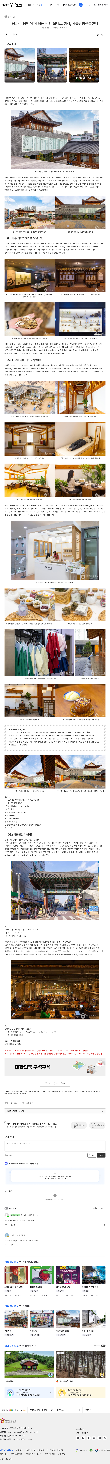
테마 (50, 5)
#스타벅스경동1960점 (93, 1092)
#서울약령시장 (56, 1092)
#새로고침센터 (46, 1092)
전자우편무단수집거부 (34, 1454)
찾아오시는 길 (81, 1433)
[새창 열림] (96, 34)
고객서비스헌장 (17, 1454)
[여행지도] (95, 5)
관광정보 (60, 1410)
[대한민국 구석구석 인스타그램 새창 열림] (99, 1438)
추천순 (103, 1208)
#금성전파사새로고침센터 (19, 1092)
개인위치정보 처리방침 (55, 1450)
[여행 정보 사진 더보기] (55, 139)
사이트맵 (61, 1454)
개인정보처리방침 (6, 1450)
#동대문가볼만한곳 (34, 1092)
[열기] (102, 1111)
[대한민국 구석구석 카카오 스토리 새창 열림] (88, 1438)
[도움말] (6, 1155)
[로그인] (90, 5)
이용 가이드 (80, 1429)
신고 (104, 1225)
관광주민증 (69, 5)
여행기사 (11, 17)
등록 (101, 1155)
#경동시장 (8, 1092)
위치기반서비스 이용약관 (35, 1450)
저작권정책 (4, 1454)
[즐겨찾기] (92, 34)
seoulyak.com (20, 936)
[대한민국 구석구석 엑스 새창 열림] (94, 1438)
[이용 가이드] (86, 5)
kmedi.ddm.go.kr (21, 806)
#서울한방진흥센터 (79, 1092)
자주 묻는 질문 (50, 1454)
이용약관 (19, 1450)
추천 (38, 5)
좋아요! (82, 1125)
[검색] (81, 5)
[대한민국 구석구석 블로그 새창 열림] (78, 1438)
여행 (29, 5)
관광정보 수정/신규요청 (38, 1410)
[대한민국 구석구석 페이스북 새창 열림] (83, 1438)
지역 (57, 5)
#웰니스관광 (8, 1094)
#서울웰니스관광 (67, 1092)
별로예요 (100, 1125)
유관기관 (88, 1410)
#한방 (24, 1094)
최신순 (95, 1208)
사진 (93, 1155)
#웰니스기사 (17, 1094)
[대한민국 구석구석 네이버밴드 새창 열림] (104, 1438)
